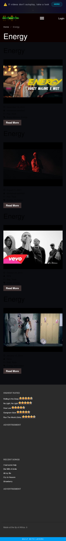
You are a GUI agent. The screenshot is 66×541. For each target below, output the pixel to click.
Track (13, 113)
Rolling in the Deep (11, 398)
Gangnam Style (9, 412)
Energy (14, 50)
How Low (7, 408)
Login (61, 18)
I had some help (9, 464)
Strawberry (8, 481)
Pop (8, 113)
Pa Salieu (18, 200)
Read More (12, 122)
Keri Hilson (19, 365)
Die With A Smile (10, 469)
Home (6, 26)
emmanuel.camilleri (16, 110)
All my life (7, 473)
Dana (9, 358)
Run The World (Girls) (12, 417)
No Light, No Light (10, 403)
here (57, 4)
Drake (9, 282)
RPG (9, 276)
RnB (9, 362)
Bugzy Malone (13, 117)
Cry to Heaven (9, 477)
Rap (8, 279)
